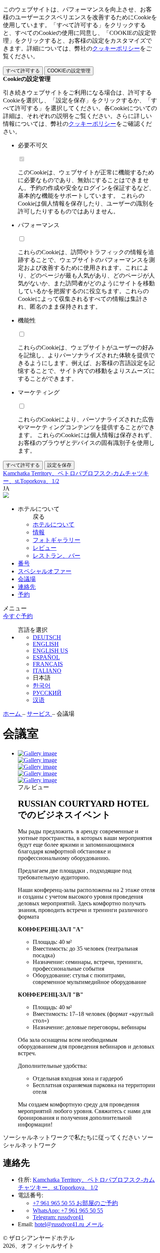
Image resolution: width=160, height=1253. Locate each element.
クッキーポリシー (116, 48)
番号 (24, 563)
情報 (39, 532)
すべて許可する (23, 70)
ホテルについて (53, 524)
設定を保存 (59, 465)
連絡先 (27, 587)
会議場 (27, 579)
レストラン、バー (56, 555)
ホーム (12, 714)
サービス (39, 714)
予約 (24, 594)
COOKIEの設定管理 (68, 70)
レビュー (45, 548)
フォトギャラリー (56, 540)
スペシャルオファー (44, 571)
